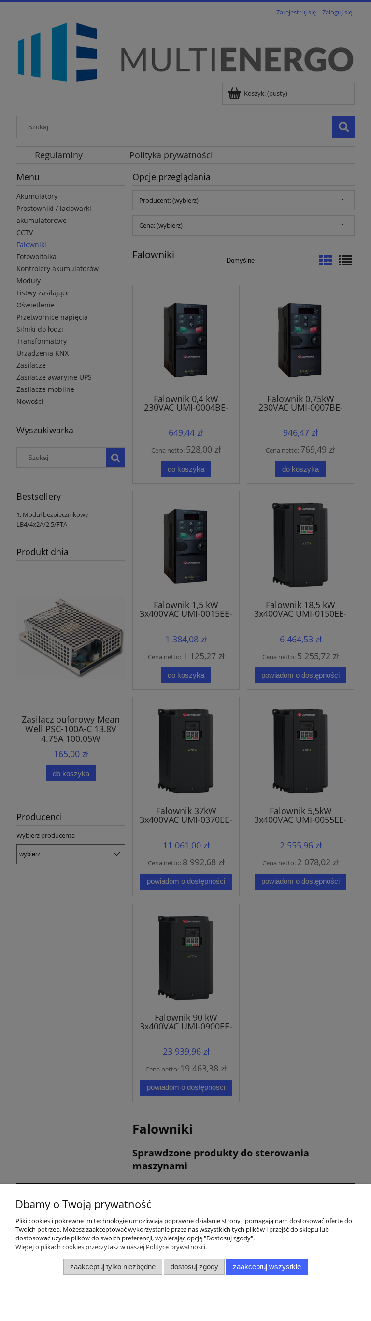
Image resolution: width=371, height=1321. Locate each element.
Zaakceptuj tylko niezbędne (113, 1267)
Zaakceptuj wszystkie (267, 1267)
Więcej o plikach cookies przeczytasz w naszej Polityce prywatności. (111, 1246)
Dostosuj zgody (194, 1267)
